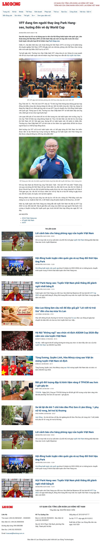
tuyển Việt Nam (79, 240)
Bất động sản (7, 15)
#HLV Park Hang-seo (29, 218)
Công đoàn (73, 12)
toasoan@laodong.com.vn (15, 533)
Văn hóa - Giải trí (85, 12)
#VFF (24, 223)
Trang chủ (6, 12)
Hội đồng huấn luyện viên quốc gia (47, 268)
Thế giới (26, 15)
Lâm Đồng (39, 417)
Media (21, 12)
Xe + (33, 15)
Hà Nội (37, 343)
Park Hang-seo (54, 41)
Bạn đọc (64, 12)
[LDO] (17, 242)
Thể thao (29, 12)
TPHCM (38, 392)
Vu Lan (73, 318)
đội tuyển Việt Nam (73, 55)
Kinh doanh (38, 12)
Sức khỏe (18, 15)
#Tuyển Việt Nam (28, 220)
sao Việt (67, 367)
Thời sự (56, 12)
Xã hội (14, 12)
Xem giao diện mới (44, 15)
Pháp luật (48, 12)
